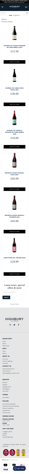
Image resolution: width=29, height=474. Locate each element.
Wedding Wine (6, 386)
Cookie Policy (6, 410)
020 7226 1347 (6, 371)
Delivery (4, 382)
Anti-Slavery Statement (9, 404)
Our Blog (5, 363)
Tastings (4, 384)
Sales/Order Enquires (8, 369)
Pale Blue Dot (13, 460)
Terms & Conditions (7, 408)
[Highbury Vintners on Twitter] (14, 325)
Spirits (4, 343)
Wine (3, 341)
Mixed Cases (5, 345)
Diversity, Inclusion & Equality (10, 406)
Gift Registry (6, 389)
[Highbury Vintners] (14, 7)
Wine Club (5, 391)
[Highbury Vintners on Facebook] (19, 325)
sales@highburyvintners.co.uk (10, 373)
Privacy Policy (14, 304)
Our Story (5, 359)
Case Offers (5, 397)
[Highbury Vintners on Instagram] (10, 325)
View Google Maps (7, 437)
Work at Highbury (7, 361)
